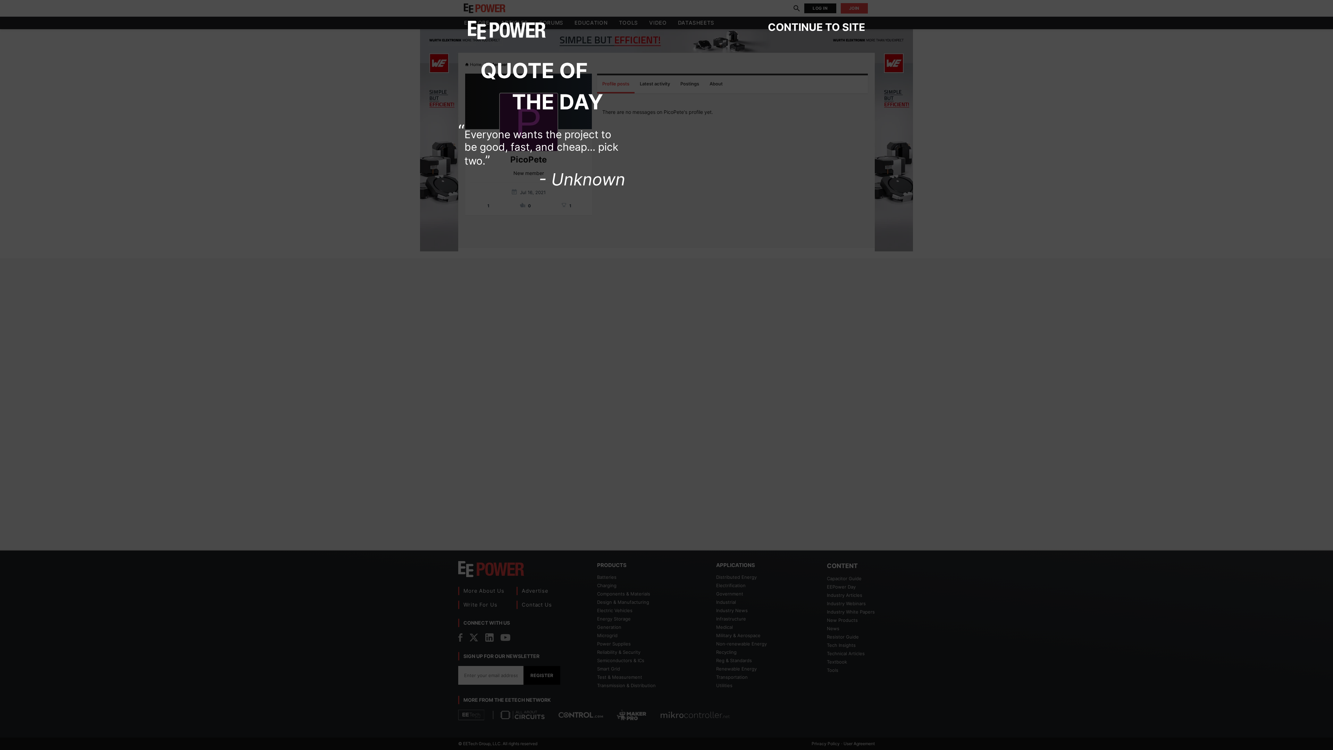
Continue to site (816, 27)
